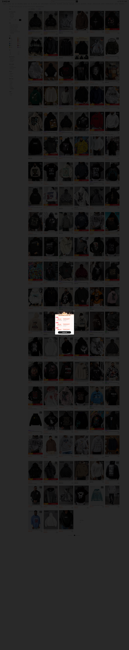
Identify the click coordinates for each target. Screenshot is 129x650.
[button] (74, 311)
